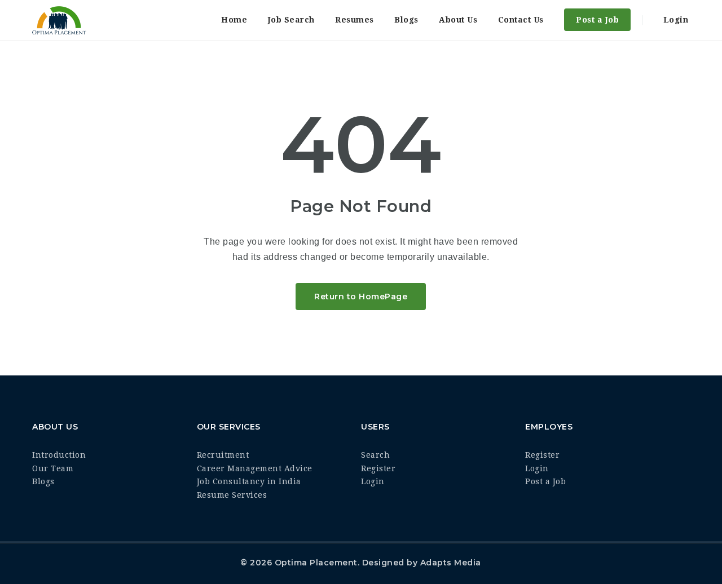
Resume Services (232, 494)
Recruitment (223, 454)
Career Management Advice (254, 468)
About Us (458, 19)
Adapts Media (450, 563)
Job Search (291, 19)
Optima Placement (316, 563)
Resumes (354, 19)
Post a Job (597, 19)
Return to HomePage (360, 296)
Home (234, 19)
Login (674, 19)
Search (375, 454)
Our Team (52, 468)
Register (378, 468)
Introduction (59, 454)
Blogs (406, 19)
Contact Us (521, 19)
